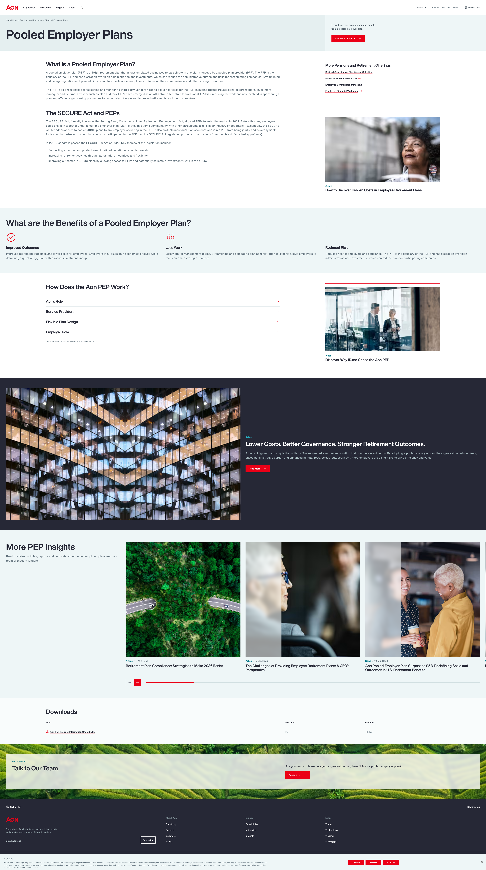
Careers (435, 7)
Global (474, 7)
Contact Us (421, 7)
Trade (328, 824)
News (455, 7)
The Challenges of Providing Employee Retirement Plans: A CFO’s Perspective (297, 668)
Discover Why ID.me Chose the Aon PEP (357, 359)
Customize (356, 862)
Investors (446, 7)
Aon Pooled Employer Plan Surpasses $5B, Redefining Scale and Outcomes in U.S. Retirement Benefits (416, 668)
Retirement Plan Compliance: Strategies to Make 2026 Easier (174, 666)
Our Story (171, 824)
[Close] (482, 862)
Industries (45, 7)
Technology (331, 830)
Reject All (373, 862)
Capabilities (29, 7)
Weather (329, 835)
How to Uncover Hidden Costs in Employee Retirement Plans (373, 190)
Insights (60, 7)
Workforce (331, 841)
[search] (81, 7)
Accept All (391, 862)
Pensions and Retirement (32, 20)
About (72, 7)
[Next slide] (137, 682)
